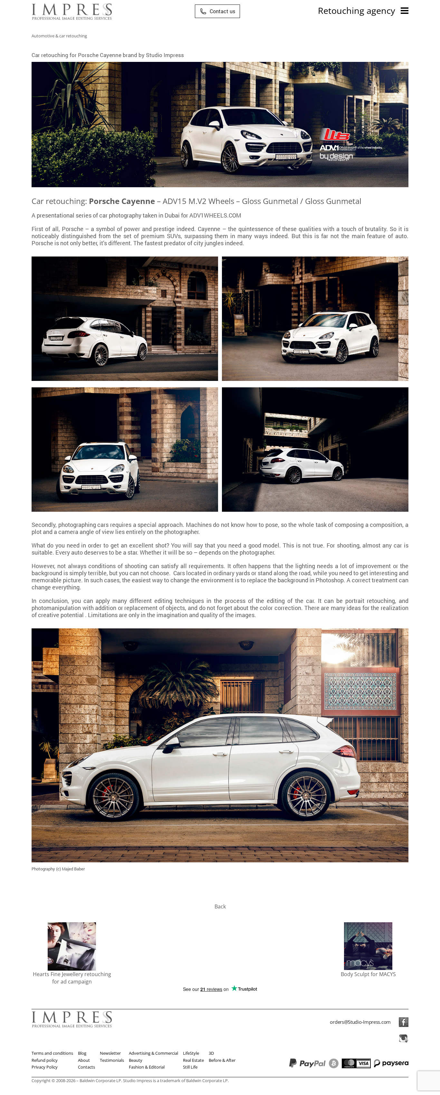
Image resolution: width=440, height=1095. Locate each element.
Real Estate (193, 1060)
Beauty (135, 1060)
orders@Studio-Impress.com (360, 1022)
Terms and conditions (52, 1053)
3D (211, 1053)
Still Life (190, 1067)
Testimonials (112, 1060)
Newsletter (110, 1053)
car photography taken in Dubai (139, 215)
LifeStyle (191, 1053)
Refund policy (45, 1060)
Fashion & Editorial (147, 1067)
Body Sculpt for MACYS (368, 974)
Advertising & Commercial (153, 1053)
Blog (82, 1053)
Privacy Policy (45, 1067)
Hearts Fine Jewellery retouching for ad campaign (72, 978)
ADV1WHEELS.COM (215, 215)
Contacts (86, 1067)
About (84, 1060)
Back (220, 906)
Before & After (222, 1060)
